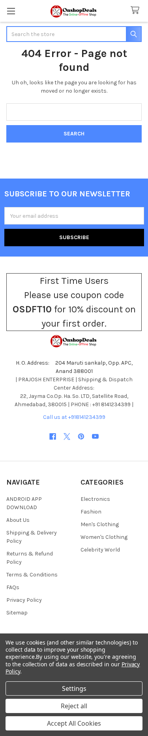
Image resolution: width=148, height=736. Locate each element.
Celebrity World (100, 549)
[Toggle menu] (11, 11)
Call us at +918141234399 (74, 417)
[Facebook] (53, 436)
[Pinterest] (81, 436)
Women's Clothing (104, 537)
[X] (67, 436)
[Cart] (136, 10)
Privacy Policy (24, 600)
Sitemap (17, 612)
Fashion (91, 511)
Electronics (95, 499)
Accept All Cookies (74, 723)
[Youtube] (95, 436)
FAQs (12, 587)
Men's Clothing (100, 524)
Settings (74, 688)
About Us (18, 520)
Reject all (74, 706)
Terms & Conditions (32, 574)
